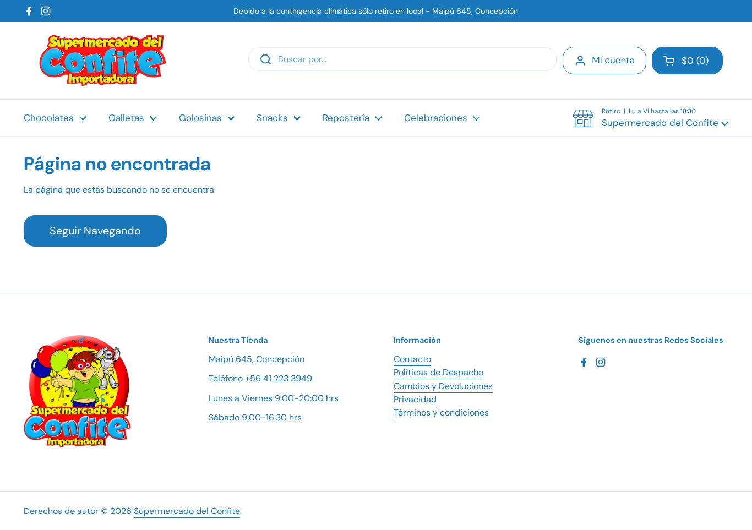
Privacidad (415, 399)
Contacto (412, 359)
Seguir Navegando (95, 230)
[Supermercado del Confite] (103, 60)
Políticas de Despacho (438, 372)
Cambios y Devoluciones (443, 386)
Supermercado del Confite (187, 511)
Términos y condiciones (441, 412)
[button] (687, 60)
